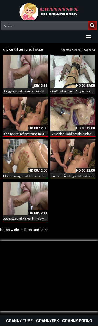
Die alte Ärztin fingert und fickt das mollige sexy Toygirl (39, 134)
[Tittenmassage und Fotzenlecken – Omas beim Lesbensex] (25, 156)
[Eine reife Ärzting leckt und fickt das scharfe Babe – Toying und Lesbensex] (73, 156)
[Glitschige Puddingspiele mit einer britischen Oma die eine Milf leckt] (73, 113)
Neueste (66, 50)
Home (5, 229)
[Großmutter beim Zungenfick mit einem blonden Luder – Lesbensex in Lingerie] (73, 71)
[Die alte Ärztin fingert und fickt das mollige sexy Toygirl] (25, 113)
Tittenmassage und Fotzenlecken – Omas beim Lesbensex (41, 176)
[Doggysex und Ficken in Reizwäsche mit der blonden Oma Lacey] (25, 71)
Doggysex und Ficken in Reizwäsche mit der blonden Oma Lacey (46, 91)
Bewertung (88, 50)
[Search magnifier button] (92, 25)
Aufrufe (76, 50)
